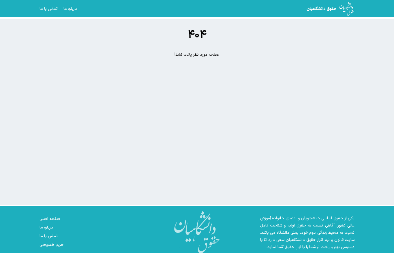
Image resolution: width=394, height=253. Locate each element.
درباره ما (70, 9)
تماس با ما (49, 9)
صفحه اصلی (50, 219)
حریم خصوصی (52, 245)
